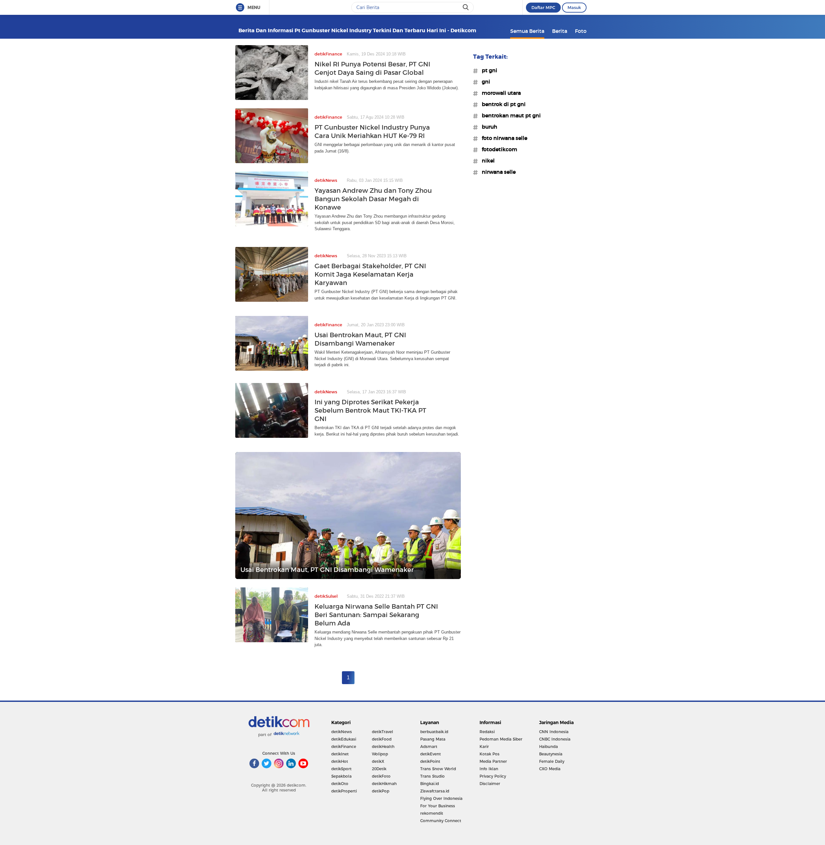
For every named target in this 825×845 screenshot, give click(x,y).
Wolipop (380, 754)
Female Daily (551, 761)
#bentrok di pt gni (502, 104)
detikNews (341, 731)
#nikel (486, 160)
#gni (484, 81)
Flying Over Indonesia (441, 798)
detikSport (341, 768)
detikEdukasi (343, 739)
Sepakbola (341, 776)
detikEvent (430, 754)
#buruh (487, 126)
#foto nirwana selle (502, 138)
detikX (378, 761)
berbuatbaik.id (434, 731)
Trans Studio (432, 776)
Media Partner (493, 761)
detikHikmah (384, 783)
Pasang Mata (432, 739)
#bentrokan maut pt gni (509, 115)
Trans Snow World (438, 768)
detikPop (380, 791)
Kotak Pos (490, 754)
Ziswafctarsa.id (434, 791)
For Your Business (437, 805)
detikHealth (383, 746)
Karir (484, 746)
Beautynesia (550, 754)
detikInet (340, 754)
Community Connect (440, 820)
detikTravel (382, 731)
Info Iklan (489, 768)
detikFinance (343, 746)
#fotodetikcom (497, 149)
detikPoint (430, 761)
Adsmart (428, 746)
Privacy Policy (493, 776)
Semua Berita (527, 31)
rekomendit (431, 813)
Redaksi (487, 731)
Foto (581, 31)
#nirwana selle (497, 172)
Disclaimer (490, 783)
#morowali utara (499, 93)
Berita (559, 31)
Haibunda (548, 746)
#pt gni (487, 70)
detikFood (382, 739)
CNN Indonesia (553, 731)
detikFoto (381, 776)
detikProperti (344, 791)
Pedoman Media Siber (501, 739)
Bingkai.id (429, 783)
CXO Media (549, 768)
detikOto (339, 783)
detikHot (339, 761)
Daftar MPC (543, 7)
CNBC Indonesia (554, 739)
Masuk (574, 7)
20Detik (379, 768)
